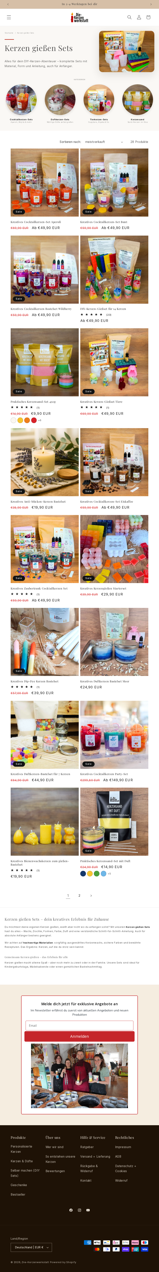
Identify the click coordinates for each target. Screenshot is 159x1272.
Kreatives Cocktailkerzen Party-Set (104, 774)
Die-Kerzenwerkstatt (35, 1262)
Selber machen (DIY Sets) (25, 1173)
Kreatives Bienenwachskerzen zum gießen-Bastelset (40, 863)
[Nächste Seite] (91, 895)
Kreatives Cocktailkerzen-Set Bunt (103, 222)
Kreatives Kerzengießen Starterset (103, 588)
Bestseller (18, 1194)
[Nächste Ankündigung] (151, 4)
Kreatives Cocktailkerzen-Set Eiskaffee (106, 501)
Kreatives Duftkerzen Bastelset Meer (104, 681)
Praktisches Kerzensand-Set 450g (33, 402)
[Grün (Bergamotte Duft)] (96, 873)
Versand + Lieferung (95, 1156)
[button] (9, 17)
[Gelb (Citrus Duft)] (90, 873)
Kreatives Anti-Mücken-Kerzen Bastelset (38, 501)
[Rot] (34, 420)
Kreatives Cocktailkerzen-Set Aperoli (36, 222)
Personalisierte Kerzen (21, 1149)
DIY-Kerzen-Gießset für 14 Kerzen (103, 309)
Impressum (123, 1147)
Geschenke (19, 1185)
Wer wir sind (55, 1147)
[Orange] (27, 420)
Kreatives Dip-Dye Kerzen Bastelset (34, 681)
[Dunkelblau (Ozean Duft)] (83, 873)
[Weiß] (13, 420)
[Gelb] (20, 420)
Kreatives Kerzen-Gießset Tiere (101, 402)
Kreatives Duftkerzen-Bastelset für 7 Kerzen (40, 774)
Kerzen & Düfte (22, 1161)
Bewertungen (55, 1171)
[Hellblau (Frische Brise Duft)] (103, 873)
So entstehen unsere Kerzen (61, 1159)
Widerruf (121, 1180)
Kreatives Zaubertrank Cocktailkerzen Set (39, 588)
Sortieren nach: (70, 142)
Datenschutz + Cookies (126, 1168)
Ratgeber (87, 1147)
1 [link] (68, 896)
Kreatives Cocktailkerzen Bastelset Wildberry (41, 309)
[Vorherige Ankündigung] (8, 4)
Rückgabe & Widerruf (89, 1168)
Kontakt (86, 1180)
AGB (118, 1156)
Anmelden (79, 1036)
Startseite (9, 33)
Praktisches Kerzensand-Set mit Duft (105, 861)
